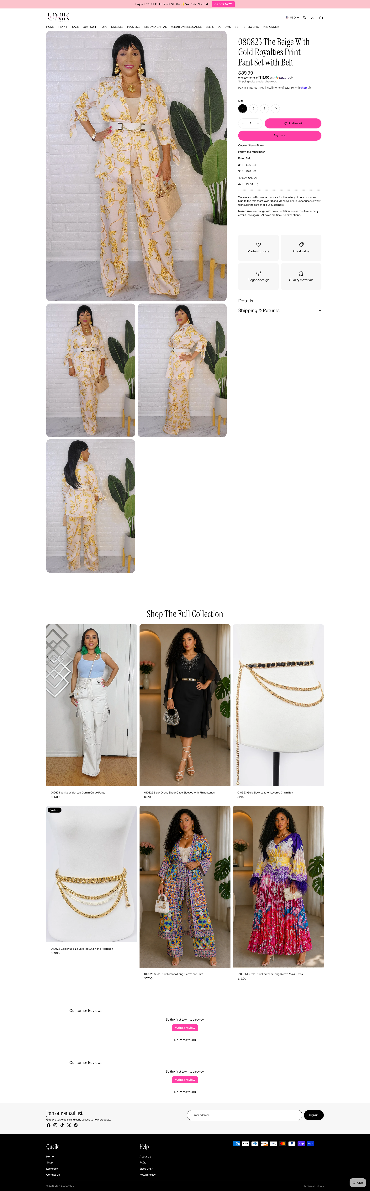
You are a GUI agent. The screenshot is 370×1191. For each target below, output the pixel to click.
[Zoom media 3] (182, 370)
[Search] (304, 17)
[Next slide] (131, 705)
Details (245, 301)
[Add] (317, 780)
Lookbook (52, 1168)
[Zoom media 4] (90, 506)
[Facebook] (48, 1125)
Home (50, 1156)
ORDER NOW (223, 4)
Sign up (313, 1115)
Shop (49, 1162)
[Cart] (321, 17)
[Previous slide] (52, 705)
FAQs (143, 1162)
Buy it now (280, 135)
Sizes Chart (146, 1168)
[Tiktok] (62, 1125)
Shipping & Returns (258, 310)
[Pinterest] (75, 1125)
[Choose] (131, 780)
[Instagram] (55, 1125)
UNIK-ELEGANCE (64, 1185)
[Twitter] (69, 1125)
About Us (145, 1156)
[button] (279, 77)
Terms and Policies (314, 1185)
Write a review (185, 1028)
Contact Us (53, 1175)
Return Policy (148, 1175)
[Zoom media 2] (90, 370)
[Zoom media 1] (136, 166)
